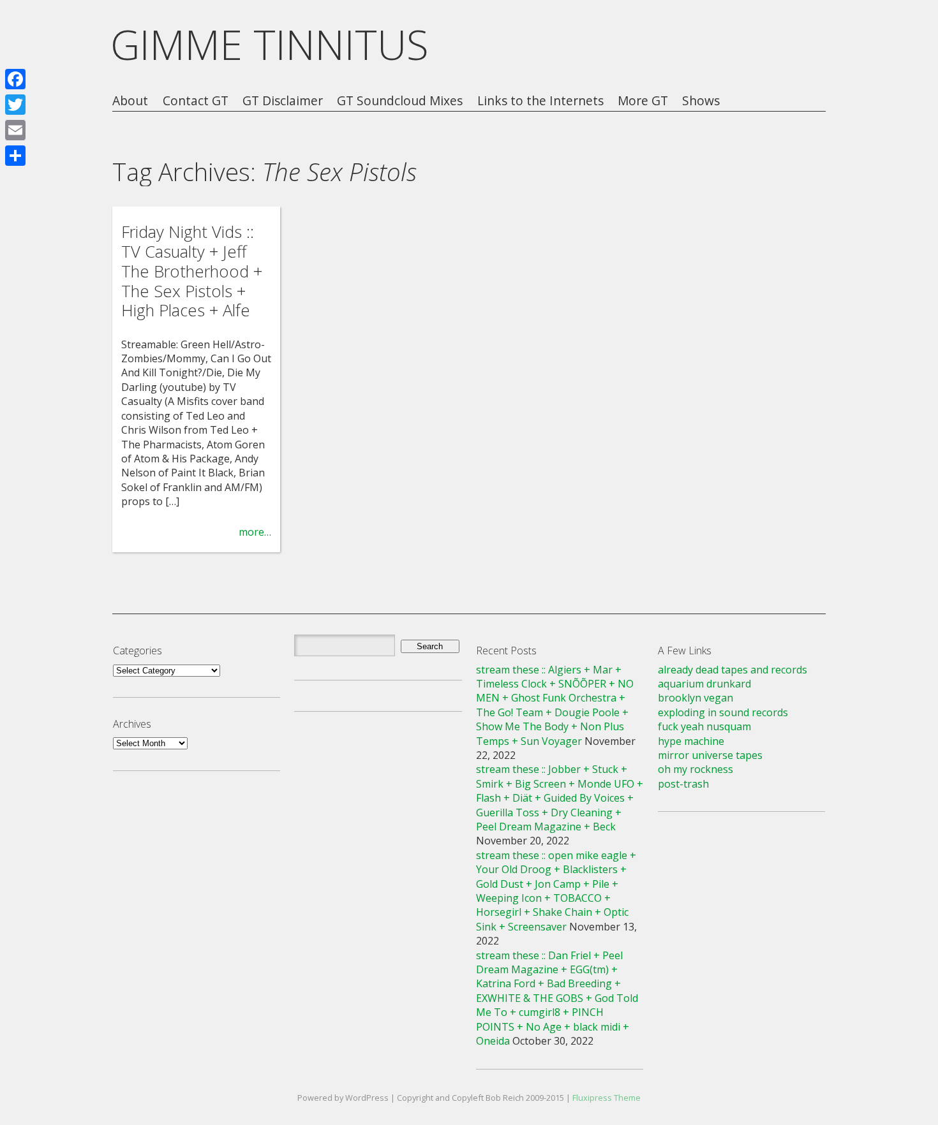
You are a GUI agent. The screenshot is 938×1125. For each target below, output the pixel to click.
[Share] (15, 155)
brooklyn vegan (695, 698)
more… (255, 532)
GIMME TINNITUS (269, 44)
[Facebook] (15, 79)
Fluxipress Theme (606, 1097)
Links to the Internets (540, 101)
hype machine (691, 741)
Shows (701, 101)
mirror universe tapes (710, 755)
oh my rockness (695, 769)
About (130, 101)
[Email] (15, 130)
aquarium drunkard (704, 684)
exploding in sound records (723, 712)
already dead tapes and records (732, 670)
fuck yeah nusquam (704, 726)
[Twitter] (15, 104)
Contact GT (195, 101)
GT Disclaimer (282, 101)
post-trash (683, 784)
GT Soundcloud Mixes (400, 101)
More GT (643, 101)
